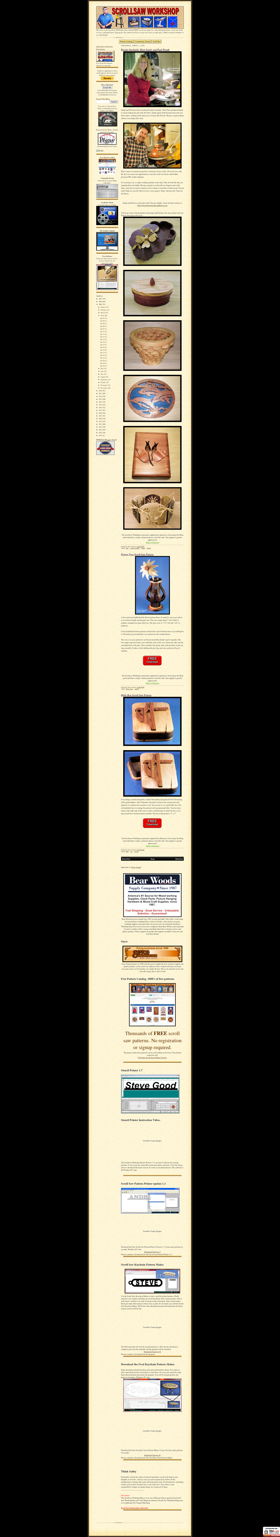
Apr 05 (102, 326)
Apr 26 (102, 355)
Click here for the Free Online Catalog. (152, 1057)
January (103, 307)
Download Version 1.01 (152, 1351)
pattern (137, 689)
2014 (100, 402)
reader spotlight (135, 548)
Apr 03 (102, 321)
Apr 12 (102, 334)
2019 (100, 416)
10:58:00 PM (140, 687)
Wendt (149, 548)
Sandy (143, 548)
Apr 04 (102, 323)
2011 (100, 393)
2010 (100, 391)
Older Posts (179, 859)
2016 (100, 407)
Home (153, 859)
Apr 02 (102, 318)
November (104, 385)
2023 (100, 427)
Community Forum (142, 41)
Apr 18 (102, 342)
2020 (100, 418)
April (102, 315)
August (103, 377)
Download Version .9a (152, 1455)
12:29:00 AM (140, 850)
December (104, 388)
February (104, 310)
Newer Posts (126, 859)
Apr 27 (102, 358)
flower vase (129, 689)
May (102, 368)
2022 (100, 424)
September (104, 379)
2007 (100, 299)
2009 (100, 304)
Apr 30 (102, 366)
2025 (100, 433)
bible (127, 851)
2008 (100, 301)
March (103, 312)
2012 (100, 396)
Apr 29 (102, 363)
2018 (100, 413)
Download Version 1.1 (152, 1252)
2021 (100, 421)
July (102, 374)
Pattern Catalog (126, 41)
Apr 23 (102, 352)
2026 (100, 435)
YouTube (156, 41)
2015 (100, 405)
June (102, 371)
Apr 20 (102, 347)
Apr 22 (102, 350)
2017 (100, 410)
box (131, 851)
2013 (100, 399)
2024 (100, 430)
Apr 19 (102, 345)
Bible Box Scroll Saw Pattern (136, 695)
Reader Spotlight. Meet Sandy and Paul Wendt (145, 49)
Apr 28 (102, 360)
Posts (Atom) (136, 867)
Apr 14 (102, 337)
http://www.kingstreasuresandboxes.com (152, 205)
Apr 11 (102, 331)
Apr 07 (102, 329)
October (103, 382)
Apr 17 (102, 339)
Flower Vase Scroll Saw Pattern (137, 554)
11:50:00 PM (140, 546)
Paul (127, 548)
